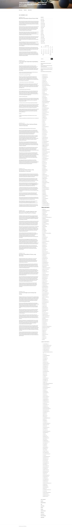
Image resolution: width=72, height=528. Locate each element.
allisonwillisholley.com (45, 432)
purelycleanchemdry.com (45, 114)
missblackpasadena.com (46, 384)
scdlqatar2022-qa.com (45, 214)
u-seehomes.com (44, 157)
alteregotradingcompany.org (45, 182)
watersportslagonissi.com (45, 158)
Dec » (50, 54)
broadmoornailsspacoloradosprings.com (48, 383)
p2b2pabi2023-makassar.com (46, 210)
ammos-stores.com (45, 460)
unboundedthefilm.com (45, 77)
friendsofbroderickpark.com (45, 283)
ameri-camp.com (44, 133)
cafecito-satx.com (45, 395)
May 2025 (42, 31)
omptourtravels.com (45, 481)
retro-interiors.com (44, 162)
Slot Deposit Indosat (43, 502)
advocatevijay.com (44, 177)
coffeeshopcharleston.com (45, 274)
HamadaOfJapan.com (45, 109)
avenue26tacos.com (45, 380)
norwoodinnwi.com (45, 468)
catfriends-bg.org (44, 78)
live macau (32, 216)
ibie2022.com (44, 185)
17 (52, 50)
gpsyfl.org (43, 339)
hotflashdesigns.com (44, 146)
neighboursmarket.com (46, 469)
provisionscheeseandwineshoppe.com (47, 217)
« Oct (43, 54)
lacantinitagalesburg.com (45, 262)
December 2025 (43, 23)
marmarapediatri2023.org (45, 221)
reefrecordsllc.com (45, 388)
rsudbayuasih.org (45, 484)
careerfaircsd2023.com (45, 198)
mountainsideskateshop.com (46, 456)
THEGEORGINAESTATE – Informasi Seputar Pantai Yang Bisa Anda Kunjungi (33, 4)
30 (50, 53)
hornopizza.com (45, 356)
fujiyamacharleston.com (45, 287)
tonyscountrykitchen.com (45, 302)
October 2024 (42, 41)
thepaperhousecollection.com (46, 431)
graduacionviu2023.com (46, 396)
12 (43, 50)
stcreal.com (43, 122)
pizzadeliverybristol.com (45, 263)
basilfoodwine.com (45, 448)
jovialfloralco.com (44, 154)
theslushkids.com (45, 412)
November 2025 (43, 24)
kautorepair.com (44, 255)
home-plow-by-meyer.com (46, 363)
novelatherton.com (45, 477)
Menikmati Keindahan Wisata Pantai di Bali (28, 18)
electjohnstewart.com (45, 480)
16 (50, 50)
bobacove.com (44, 311)
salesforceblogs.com (44, 98)
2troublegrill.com (45, 420)
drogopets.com (44, 331)
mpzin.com (43, 121)
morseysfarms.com (44, 323)
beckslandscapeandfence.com (47, 346)
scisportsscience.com (45, 493)
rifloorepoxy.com (45, 416)
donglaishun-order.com (45, 290)
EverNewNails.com (44, 150)
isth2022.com (44, 209)
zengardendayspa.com (46, 399)
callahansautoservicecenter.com (46, 267)
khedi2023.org (44, 218)
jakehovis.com (44, 298)
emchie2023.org (44, 222)
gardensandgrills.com (45, 447)
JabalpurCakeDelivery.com (45, 102)
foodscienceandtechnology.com (47, 492)
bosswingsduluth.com (45, 299)
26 (43, 53)
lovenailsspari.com (44, 279)
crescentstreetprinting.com (46, 355)
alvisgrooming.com (44, 306)
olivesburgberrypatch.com (46, 411)
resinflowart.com (45, 375)
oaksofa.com (43, 335)
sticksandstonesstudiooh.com (46, 423)
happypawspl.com (44, 266)
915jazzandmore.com (45, 295)
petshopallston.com (45, 379)
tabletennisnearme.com (45, 334)
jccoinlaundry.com (44, 254)
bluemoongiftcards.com (46, 452)
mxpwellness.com (45, 428)
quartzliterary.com (44, 282)
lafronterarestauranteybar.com (47, 408)
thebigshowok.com (45, 368)
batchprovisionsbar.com (45, 319)
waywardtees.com (44, 81)
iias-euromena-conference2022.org (46, 233)
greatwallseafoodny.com (46, 371)
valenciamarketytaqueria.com (46, 387)
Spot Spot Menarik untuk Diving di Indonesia (46, 71)
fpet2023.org (44, 165)
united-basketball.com (45, 392)
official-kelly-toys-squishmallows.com (46, 326)
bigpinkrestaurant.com (45, 138)
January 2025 (42, 37)
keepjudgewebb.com (45, 440)
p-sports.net (44, 376)
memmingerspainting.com (45, 141)
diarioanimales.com (44, 246)
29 (48, 53)
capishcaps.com (44, 338)
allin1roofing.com (45, 439)
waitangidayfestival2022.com (45, 203)
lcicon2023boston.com (45, 202)
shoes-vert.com (44, 250)
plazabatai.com (44, 242)
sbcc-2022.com (44, 186)
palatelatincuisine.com (46, 364)
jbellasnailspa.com (44, 303)
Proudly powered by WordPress (22, 526)
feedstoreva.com (44, 330)
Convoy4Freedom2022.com (45, 189)
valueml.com (43, 125)
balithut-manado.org (44, 181)
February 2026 (42, 20)
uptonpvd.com (45, 419)
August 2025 (42, 27)
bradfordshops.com (44, 174)
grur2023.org (44, 190)
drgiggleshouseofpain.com (45, 145)
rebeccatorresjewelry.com (45, 126)
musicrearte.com (44, 322)
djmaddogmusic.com (45, 436)
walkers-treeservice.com (46, 424)
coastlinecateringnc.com (46, 349)
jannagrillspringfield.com (45, 286)
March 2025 (42, 34)
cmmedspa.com (45, 444)
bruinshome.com (45, 403)
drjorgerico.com (44, 129)
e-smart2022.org (44, 166)
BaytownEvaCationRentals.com (46, 101)
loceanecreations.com (45, 461)
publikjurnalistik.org (45, 485)
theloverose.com (45, 372)
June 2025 (42, 30)
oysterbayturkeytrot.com (46, 407)
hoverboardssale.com (45, 89)
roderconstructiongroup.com (45, 241)
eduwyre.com (44, 161)
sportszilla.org (44, 318)
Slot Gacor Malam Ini (43, 515)
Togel (41, 504)
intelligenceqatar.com (45, 105)
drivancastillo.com (45, 443)
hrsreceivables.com (44, 134)
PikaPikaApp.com (44, 106)
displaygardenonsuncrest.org (45, 327)
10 (52, 49)
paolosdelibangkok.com (45, 310)
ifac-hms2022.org (44, 230)
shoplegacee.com (44, 117)
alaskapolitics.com (44, 90)
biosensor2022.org (44, 226)
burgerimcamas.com (45, 496)
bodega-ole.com (45, 473)
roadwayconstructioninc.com (45, 315)
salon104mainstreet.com (45, 275)
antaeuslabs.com (44, 113)
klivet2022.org (44, 229)
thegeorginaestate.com (45, 307)
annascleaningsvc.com (46, 404)
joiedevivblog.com (45, 464)
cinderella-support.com (45, 137)
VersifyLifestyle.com (44, 110)
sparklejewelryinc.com (45, 400)
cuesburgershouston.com (46, 350)
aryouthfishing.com (45, 391)
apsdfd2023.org (44, 194)
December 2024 (43, 38)
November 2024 (43, 40)
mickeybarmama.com (45, 314)
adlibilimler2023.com (44, 178)
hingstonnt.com (44, 86)
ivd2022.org (43, 234)
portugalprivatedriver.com (45, 271)
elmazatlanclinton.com (45, 258)
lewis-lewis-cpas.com (44, 170)
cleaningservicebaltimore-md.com (47, 345)
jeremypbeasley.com (44, 142)
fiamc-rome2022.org (44, 291)
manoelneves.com (44, 93)
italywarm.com (45, 488)
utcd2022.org (44, 225)
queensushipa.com (44, 130)
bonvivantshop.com (44, 118)
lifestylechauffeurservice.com (46, 149)
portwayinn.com (45, 435)
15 (48, 50)
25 (41, 53)
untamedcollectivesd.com (46, 427)
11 (41, 50)
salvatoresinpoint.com (45, 153)
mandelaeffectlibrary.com (45, 94)
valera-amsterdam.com (46, 465)
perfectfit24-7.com (44, 270)
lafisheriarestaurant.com (45, 294)
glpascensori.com (45, 415)
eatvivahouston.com (45, 367)
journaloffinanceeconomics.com (47, 489)
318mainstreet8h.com (45, 278)
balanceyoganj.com (44, 97)
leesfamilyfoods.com (44, 169)
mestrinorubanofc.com (46, 476)
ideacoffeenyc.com (44, 259)
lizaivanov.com (45, 360)
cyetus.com (43, 173)
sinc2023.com (44, 213)
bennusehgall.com (44, 238)
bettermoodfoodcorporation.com (46, 85)
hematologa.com (45, 359)
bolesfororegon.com (45, 472)
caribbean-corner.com (45, 451)
